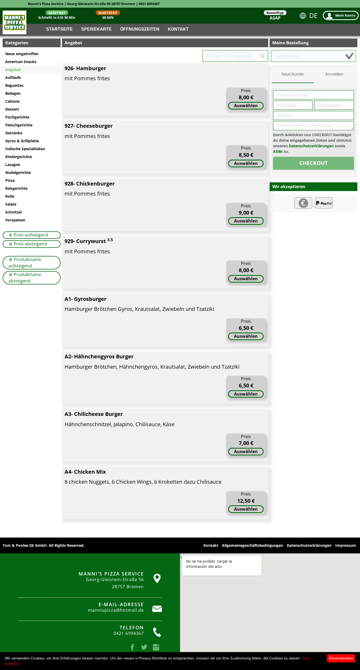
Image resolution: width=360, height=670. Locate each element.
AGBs (278, 151)
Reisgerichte (16, 188)
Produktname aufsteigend (24, 262)
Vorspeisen (15, 219)
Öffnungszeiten (139, 29)
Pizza (9, 180)
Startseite (59, 29)
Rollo (9, 196)
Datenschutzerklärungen (311, 145)
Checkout (313, 163)
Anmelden (334, 74)
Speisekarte (96, 29)
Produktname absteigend (24, 278)
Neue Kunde (292, 74)
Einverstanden (341, 658)
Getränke (13, 132)
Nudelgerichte (18, 172)
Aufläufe (13, 77)
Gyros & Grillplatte (22, 140)
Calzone (12, 101)
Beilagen (13, 93)
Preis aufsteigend (30, 235)
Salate (10, 204)
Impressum (345, 545)
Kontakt (178, 29)
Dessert (12, 109)
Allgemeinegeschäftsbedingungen (252, 545)
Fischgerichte (17, 117)
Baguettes (14, 85)
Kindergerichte (18, 156)
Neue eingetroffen (21, 53)
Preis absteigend (30, 244)
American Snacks (20, 61)
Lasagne (12, 164)
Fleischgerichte (18, 124)
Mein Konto (345, 15)
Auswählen (246, 105)
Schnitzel (13, 212)
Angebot (13, 69)
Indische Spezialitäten (25, 148)
